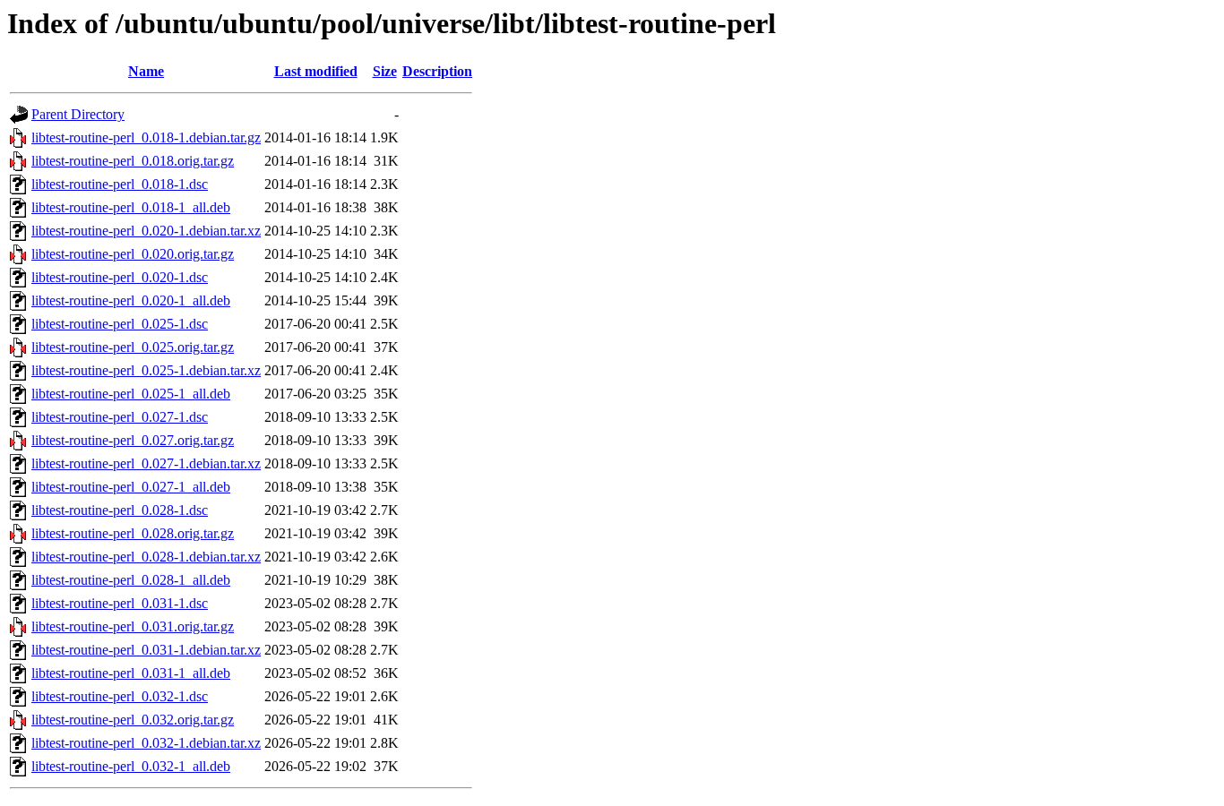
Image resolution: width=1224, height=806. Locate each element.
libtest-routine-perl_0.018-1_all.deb (130, 207)
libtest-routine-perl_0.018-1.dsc (119, 184)
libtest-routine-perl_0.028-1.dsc (119, 510)
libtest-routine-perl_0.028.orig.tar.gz (132, 533)
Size (385, 71)
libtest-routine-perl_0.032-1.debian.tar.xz (146, 742)
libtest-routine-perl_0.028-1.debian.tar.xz (146, 556)
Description (437, 71)
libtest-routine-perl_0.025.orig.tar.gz (132, 347)
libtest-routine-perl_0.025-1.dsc (119, 323)
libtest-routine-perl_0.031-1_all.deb (130, 673)
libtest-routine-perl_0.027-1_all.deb (130, 486)
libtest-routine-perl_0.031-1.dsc (119, 603)
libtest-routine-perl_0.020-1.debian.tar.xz (146, 230)
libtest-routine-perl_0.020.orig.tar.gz (132, 254)
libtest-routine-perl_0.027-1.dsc (119, 416)
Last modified (316, 71)
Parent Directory (78, 114)
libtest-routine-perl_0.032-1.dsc (119, 696)
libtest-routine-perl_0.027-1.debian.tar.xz (146, 463)
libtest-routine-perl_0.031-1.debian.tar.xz (146, 649)
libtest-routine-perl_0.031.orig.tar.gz (132, 626)
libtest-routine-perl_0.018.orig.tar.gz (132, 160)
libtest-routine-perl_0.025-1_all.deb (130, 393)
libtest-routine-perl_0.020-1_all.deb (130, 300)
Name (146, 71)
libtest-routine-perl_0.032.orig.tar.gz (132, 719)
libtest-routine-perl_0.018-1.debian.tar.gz (146, 137)
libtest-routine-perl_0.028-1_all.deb (130, 579)
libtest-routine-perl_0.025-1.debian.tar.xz (146, 370)
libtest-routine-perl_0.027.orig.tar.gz (132, 440)
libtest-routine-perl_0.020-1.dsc (119, 277)
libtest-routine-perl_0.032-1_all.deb (130, 766)
